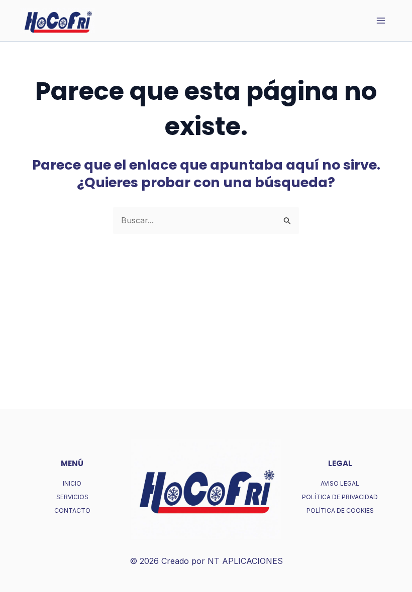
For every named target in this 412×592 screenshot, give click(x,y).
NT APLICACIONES (245, 561)
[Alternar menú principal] (381, 21)
